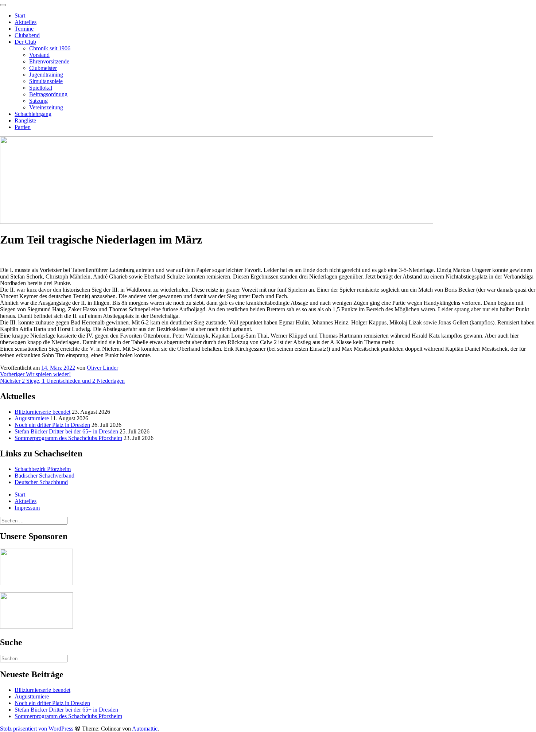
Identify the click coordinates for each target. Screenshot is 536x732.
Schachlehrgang (33, 114)
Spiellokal (40, 88)
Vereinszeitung (46, 107)
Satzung (38, 101)
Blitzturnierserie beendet (42, 412)
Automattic (145, 728)
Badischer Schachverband (44, 475)
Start (20, 15)
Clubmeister (43, 68)
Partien (23, 127)
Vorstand (39, 55)
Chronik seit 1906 (49, 48)
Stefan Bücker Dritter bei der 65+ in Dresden (66, 431)
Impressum (27, 508)
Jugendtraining (46, 74)
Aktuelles (25, 22)
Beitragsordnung (48, 94)
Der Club (25, 42)
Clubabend (27, 35)
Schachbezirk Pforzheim (43, 469)
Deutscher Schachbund (41, 482)
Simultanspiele (46, 81)
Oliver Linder (102, 368)
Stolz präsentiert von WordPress (36, 728)
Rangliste (25, 120)
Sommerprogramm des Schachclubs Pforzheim (68, 438)
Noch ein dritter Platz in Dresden (52, 425)
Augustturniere (32, 418)
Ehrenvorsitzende (49, 61)
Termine (24, 29)
